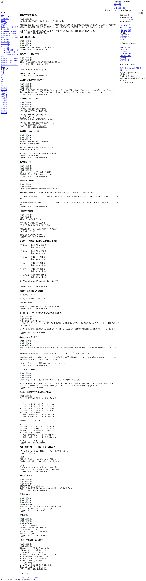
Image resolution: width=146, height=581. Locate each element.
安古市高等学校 (125, 54)
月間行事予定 (124, 35)
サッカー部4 (5, 44)
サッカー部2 (5, 48)
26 (123, 31)
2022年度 (4, 96)
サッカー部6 (5, 40)
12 (123, 27)
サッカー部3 (5, 46)
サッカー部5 (5, 42)
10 (31, 577)
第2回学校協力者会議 (8, 31)
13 (125, 27)
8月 (2, 77)
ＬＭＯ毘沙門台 (125, 56)
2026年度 (4, 88)
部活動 (3, 21)
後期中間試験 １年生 (9, 35)
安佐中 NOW (6, 17)
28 (127, 31)
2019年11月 (126, 19)
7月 (2, 79)
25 (122, 31)
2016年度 (4, 108)
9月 (2, 75)
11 (122, 27)
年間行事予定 (124, 37)
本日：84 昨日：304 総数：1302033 (119, 6)
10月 (2, 73)
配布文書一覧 (124, 60)
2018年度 (4, 104)
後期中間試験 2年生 (8, 33)
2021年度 (4, 98)
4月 (2, 85)
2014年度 (4, 113)
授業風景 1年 (6, 62)
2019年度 (4, 102)
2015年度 (4, 111)
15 (128, 27)
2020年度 (4, 100)
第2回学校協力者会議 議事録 (130, 68)
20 (125, 29)
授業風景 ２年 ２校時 (9, 58)
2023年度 (4, 94)
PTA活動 (4, 23)
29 (128, 31)
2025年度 (4, 90)
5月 (2, 83)
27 (125, 31)
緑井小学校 (124, 51)
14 (127, 27)
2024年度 (4, 92)
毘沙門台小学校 (125, 47)
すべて (131, 17)
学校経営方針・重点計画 (9, 27)
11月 (2, 71)
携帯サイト (124, 70)
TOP (2, 15)
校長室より (5, 19)
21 (127, 29)
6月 (2, 81)
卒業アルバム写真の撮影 (9, 37)
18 (122, 29)
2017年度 (4, 106)
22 (128, 29)
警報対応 (4, 25)
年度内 (124, 17)
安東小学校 (124, 49)
